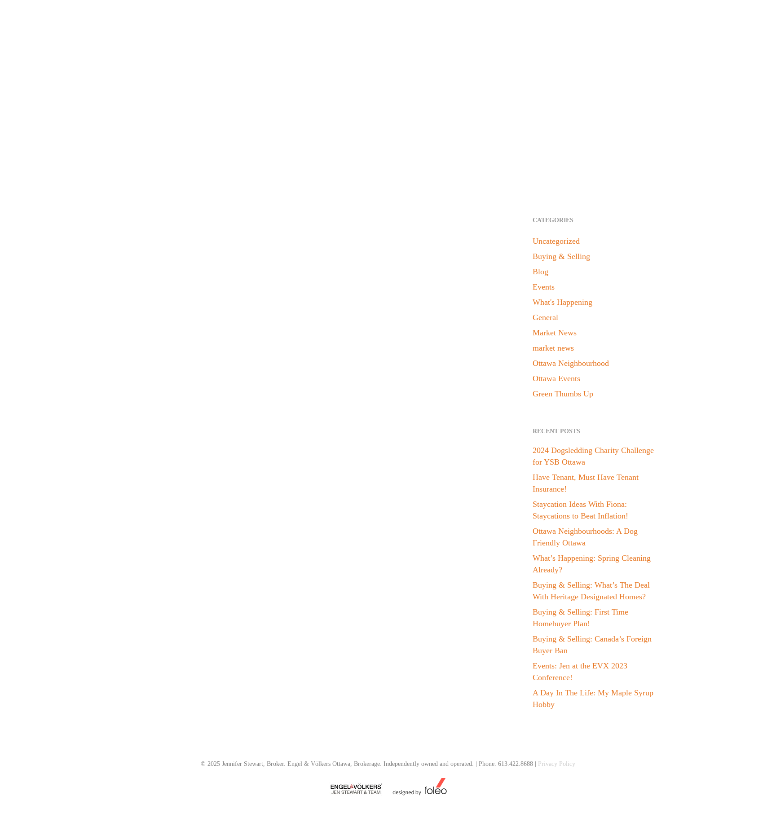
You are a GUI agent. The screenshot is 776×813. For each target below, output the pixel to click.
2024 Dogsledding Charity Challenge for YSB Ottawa (593, 456)
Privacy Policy (556, 763)
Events (544, 286)
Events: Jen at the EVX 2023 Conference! (580, 671)
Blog (128, 621)
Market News (555, 332)
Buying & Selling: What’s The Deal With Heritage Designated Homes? (591, 590)
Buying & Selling (561, 256)
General (545, 317)
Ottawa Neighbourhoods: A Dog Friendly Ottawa (585, 537)
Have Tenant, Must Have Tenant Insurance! (586, 483)
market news (553, 347)
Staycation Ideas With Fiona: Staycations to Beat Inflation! (580, 510)
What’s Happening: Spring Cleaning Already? (592, 564)
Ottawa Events (556, 378)
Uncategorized (556, 241)
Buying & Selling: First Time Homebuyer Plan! (580, 617)
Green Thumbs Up (164, 621)
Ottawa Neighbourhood (571, 363)
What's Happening (562, 302)
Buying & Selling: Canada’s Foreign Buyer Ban (592, 644)
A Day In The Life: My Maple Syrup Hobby (593, 698)
